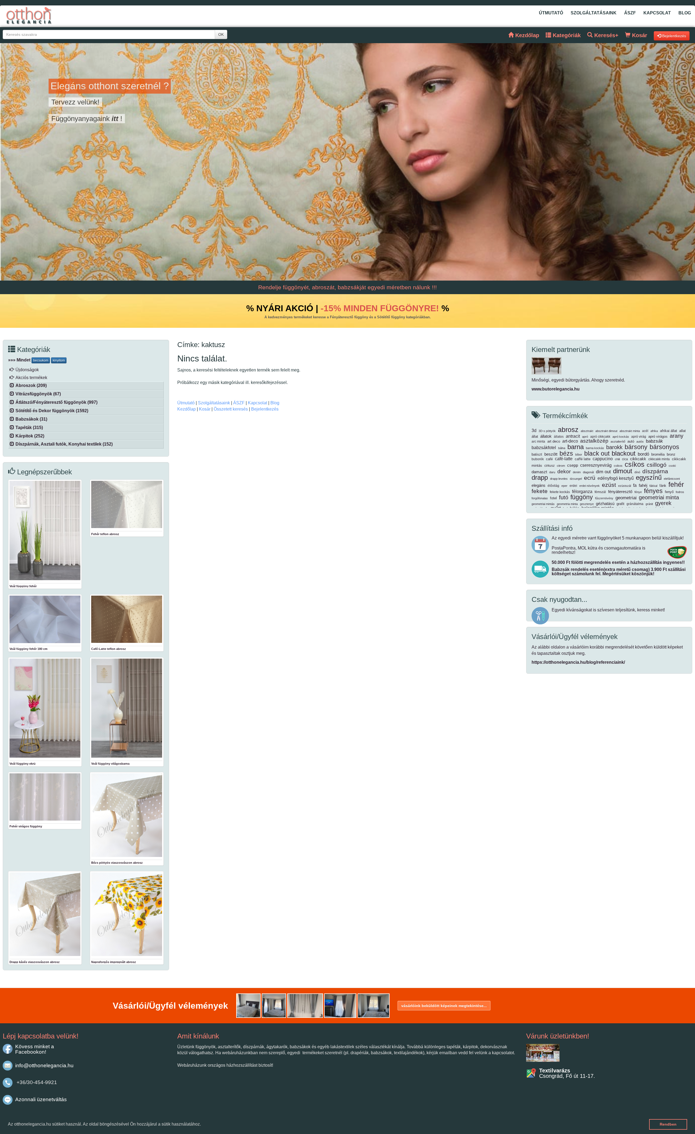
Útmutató (551, 13)
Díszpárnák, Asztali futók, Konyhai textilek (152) (64, 444)
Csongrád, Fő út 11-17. (567, 1073)
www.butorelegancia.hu (556, 389)
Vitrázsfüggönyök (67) (38, 394)
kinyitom (59, 360)
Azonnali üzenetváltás (41, 1099)
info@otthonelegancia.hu (44, 1065)
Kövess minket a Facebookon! (34, 1049)
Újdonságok (27, 369)
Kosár (204, 409)
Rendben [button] (668, 1124)
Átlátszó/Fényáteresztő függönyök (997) (56, 402)
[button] (203, 1125)
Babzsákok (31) (31, 419)
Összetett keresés (231, 409)
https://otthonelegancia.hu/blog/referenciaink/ (578, 662)
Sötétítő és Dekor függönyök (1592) (51, 410)
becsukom (40, 360)
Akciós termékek (31, 377)
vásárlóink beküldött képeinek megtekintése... (444, 1005)
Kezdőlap (186, 409)
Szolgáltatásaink (594, 13)
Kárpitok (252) (29, 436)
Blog (684, 13)
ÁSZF (630, 13)
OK (221, 34)
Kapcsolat (657, 13)
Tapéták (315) (29, 427)
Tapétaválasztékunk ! (88, 102)
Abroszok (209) (31, 385)
